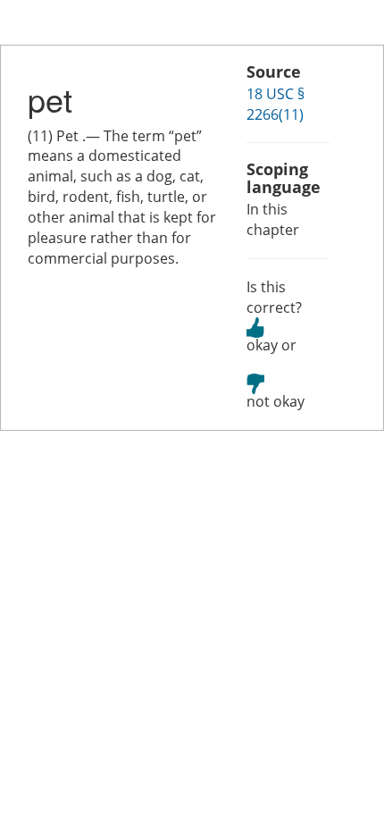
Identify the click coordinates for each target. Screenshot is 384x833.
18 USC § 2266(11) (275, 104)
